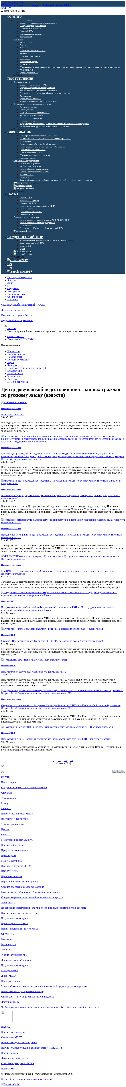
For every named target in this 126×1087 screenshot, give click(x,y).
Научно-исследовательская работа (19, 1042)
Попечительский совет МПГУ (17, 813)
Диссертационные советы (14, 1058)
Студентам (13, 288)
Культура (12, 365)
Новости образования (18, 359)
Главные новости (16, 354)
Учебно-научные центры (14, 955)
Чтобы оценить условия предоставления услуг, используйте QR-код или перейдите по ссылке (50, 1007)
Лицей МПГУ (8, 975)
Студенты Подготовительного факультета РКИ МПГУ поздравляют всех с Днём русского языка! (52, 641)
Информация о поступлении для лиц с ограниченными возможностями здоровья (43, 907)
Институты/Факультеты (19, 277)
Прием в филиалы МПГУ (14, 923)
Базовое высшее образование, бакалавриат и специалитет (31, 892)
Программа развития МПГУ (16, 866)
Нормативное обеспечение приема (19, 881)
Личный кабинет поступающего (22, 5)
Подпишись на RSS (14, 2)
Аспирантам (13, 291)
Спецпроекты (14, 296)
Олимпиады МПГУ (11, 1037)
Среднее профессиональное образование (22, 887)
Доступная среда (10, 1002)
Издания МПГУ (9, 1068)
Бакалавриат (7, 939)
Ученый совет (8, 798)
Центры (5, 829)
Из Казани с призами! (12, 414)
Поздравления (14, 370)
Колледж (12, 280)
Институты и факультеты (14, 819)
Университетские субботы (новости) (26, 368)
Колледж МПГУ (9, 970)
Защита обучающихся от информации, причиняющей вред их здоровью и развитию (45, 986)
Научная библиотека (12, 845)
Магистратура (8, 944)
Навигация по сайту (14, 11)
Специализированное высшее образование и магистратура (32, 897)
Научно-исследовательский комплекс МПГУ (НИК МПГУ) (32, 1047)
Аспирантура (8, 902)
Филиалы (6, 834)
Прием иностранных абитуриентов (19, 928)
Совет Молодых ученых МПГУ (17, 1063)
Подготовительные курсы (14, 918)
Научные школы (9, 1053)
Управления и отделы (12, 824)
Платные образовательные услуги (19, 913)
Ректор (4, 803)
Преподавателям (16, 294)
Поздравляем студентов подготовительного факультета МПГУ (34, 671)
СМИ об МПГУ (15, 336)
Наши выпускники (11, 981)
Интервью (12, 379)
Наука (10, 362)
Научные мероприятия (13, 1032)
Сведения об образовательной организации (24, 787)
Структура (6, 792)
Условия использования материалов (33, 1079)
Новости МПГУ (15, 357)
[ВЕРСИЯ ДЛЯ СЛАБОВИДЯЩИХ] (17, 260)
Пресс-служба (8, 855)
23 (65, 760)
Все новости (13, 351)
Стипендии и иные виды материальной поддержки (28, 996)
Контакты (12, 299)
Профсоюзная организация (15, 850)
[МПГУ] (6, 8)
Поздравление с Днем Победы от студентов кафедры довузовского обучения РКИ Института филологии (56, 739)
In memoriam (13, 376)
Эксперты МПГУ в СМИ (20, 339)
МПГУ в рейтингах (17, 381)
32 (71, 760)
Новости (11, 328)
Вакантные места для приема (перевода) (22, 991)
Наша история (8, 782)
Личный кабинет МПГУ (58, 5)
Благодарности (15, 373)
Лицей (10, 283)
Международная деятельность (17, 839)
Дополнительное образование (17, 960)
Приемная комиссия (11, 876)
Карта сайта (7, 1079)
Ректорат (6, 808)
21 (59, 760)
